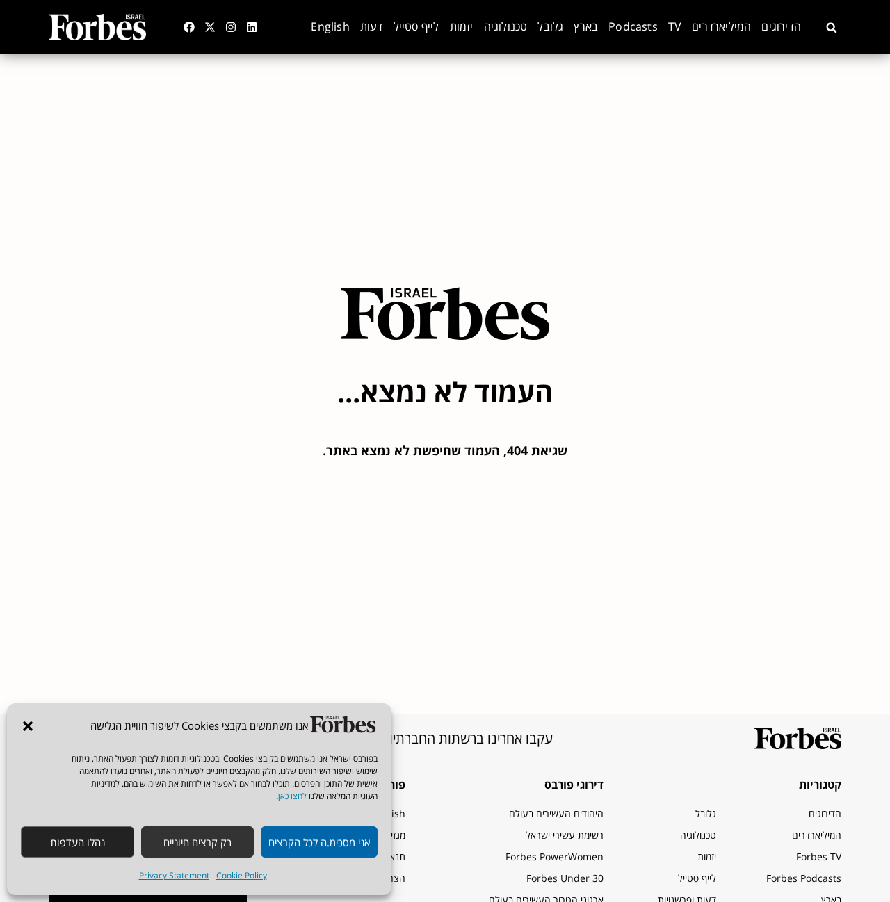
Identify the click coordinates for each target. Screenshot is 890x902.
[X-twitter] (210, 27)
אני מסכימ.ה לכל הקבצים (319, 842)
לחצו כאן (292, 796)
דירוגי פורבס (574, 784)
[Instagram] (230, 27)
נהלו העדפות (77, 842)
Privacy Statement (174, 875)
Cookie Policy (241, 875)
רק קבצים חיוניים (197, 842)
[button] (28, 726)
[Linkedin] (251, 27)
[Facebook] (189, 27)
